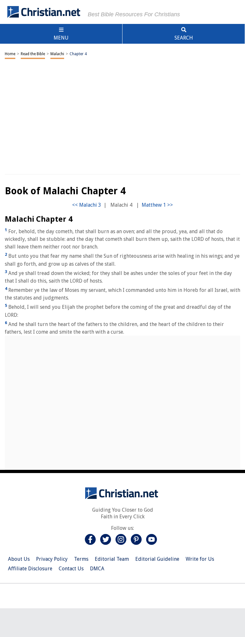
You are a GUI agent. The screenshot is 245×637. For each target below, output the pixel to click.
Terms (81, 559)
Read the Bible (33, 54)
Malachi (57, 54)
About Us (19, 559)
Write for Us (200, 559)
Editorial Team (112, 559)
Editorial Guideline (157, 559)
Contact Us (71, 569)
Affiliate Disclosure (30, 569)
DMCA (97, 569)
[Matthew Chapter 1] (157, 205)
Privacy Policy (52, 559)
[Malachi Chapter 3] (86, 205)
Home (10, 54)
